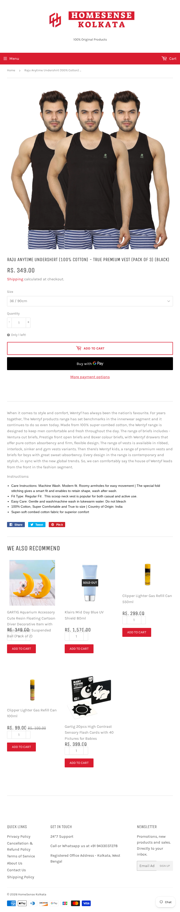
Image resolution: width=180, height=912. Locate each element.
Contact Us (16, 870)
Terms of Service (21, 856)
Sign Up (165, 865)
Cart (172, 58)
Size (10, 292)
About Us (14, 863)
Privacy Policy (18, 836)
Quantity (13, 313)
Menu (14, 58)
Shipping (15, 279)
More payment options (90, 377)
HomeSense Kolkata (32, 894)
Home (11, 70)
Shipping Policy (20, 877)
